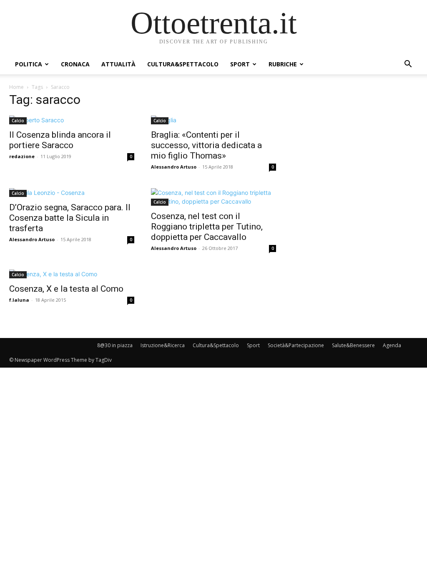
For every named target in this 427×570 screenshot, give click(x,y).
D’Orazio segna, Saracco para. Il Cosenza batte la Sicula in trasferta (70, 217)
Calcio (18, 121)
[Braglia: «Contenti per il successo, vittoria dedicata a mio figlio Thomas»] (213, 120)
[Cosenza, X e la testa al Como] (71, 274)
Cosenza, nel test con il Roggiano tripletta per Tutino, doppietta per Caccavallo (207, 226)
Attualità (118, 64)
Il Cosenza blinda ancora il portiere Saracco (60, 140)
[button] (408, 65)
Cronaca (75, 64)
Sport (240, 64)
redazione (22, 156)
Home (16, 87)
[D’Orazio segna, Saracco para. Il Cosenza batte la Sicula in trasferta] (71, 192)
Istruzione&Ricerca (163, 345)
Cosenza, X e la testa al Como (66, 289)
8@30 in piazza (115, 345)
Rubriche (283, 64)
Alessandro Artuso (173, 167)
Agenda (392, 345)
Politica (28, 64)
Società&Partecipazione (296, 345)
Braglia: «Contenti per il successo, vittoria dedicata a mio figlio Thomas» (206, 145)
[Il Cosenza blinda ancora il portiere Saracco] (71, 120)
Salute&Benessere (353, 345)
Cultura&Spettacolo (183, 64)
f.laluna (19, 300)
